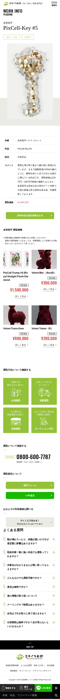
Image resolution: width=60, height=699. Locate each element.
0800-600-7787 (33, 456)
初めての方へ (39, 665)
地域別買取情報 (12, 665)
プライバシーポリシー (42, 671)
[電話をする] (8, 688)
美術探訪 (13, 671)
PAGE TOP (30, 647)
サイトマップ (24, 671)
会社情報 (50, 665)
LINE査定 (43, 688)
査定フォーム (26, 688)
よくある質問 (26, 665)
